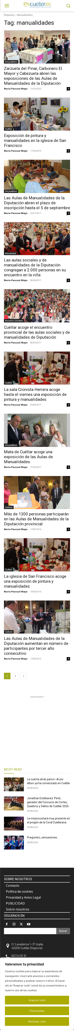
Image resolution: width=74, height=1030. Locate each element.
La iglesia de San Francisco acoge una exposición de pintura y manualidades (35, 581)
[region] (37, 994)
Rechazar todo (37, 1021)
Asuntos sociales (14, 320)
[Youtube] (28, 924)
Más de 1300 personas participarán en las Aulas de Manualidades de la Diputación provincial (36, 519)
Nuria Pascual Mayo (15, 88)
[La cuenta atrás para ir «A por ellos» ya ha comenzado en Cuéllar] (14, 784)
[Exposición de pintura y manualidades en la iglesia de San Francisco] (37, 114)
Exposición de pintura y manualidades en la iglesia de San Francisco (35, 140)
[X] (21, 924)
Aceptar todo (37, 1000)
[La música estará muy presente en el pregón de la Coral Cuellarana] (14, 823)
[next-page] (23, 676)
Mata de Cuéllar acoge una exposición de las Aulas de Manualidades (28, 456)
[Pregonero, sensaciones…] (14, 842)
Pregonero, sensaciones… (43, 837)
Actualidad (10, 253)
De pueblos (11, 61)
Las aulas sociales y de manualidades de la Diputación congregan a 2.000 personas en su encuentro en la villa (35, 267)
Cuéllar (8, 128)
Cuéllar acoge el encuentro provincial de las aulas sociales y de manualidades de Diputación (37, 332)
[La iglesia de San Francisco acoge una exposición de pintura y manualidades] (37, 554)
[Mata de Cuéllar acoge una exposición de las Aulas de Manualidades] (37, 430)
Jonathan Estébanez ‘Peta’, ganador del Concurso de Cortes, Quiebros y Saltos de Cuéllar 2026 (48, 802)
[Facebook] (6, 924)
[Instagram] (14, 924)
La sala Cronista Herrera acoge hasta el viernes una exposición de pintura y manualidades (35, 394)
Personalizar (37, 1010)
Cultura (8, 507)
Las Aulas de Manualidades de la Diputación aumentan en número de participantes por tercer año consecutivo (36, 646)
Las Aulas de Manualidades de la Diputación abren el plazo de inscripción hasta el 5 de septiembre (37, 203)
